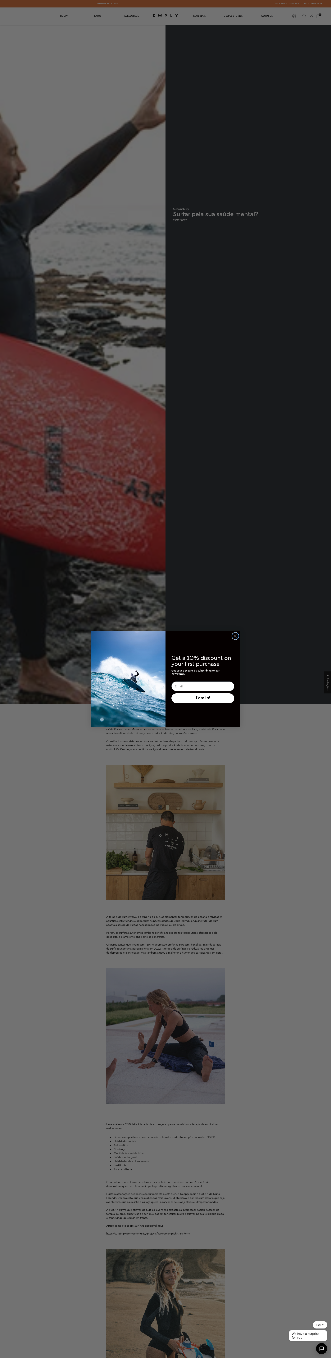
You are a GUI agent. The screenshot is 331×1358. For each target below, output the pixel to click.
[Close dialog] (235, 636)
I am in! (203, 698)
